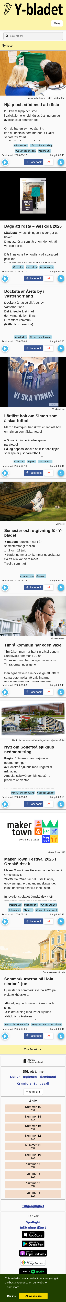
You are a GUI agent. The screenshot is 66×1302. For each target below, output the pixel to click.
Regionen (29, 1076)
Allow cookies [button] (33, 1296)
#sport (32, 461)
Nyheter (8, 46)
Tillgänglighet (33, 1206)
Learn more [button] (12, 1287)
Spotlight (33, 1222)
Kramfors (24, 1083)
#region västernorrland (46, 1024)
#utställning (48, 905)
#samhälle (44, 151)
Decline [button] (11, 1296)
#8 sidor (18, 267)
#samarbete (31, 905)
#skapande (15, 910)
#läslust (19, 461)
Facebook (35, 162)
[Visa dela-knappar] (48, 162)
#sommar (41, 576)
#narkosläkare (46, 793)
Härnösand (47, 1076)
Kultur (15, 1076)
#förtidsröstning (41, 145)
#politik (31, 267)
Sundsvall (41, 1083)
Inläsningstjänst (33, 1227)
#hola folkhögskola (17, 1024)
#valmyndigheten (25, 151)
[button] (33, 1234)
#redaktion (27, 576)
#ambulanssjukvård (22, 793)
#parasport (45, 461)
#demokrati (21, 145)
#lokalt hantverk (46, 910)
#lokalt (28, 910)
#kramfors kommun (40, 337)
